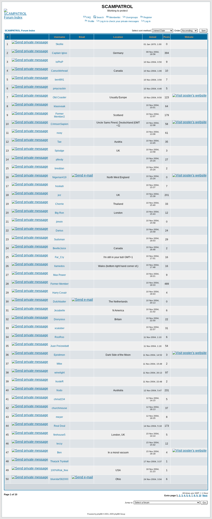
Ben (59, 452)
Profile (91, 21)
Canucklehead (59, 70)
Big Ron (59, 212)
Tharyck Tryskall (59, 461)
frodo (59, 390)
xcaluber (59, 328)
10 (200, 495)
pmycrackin (59, 88)
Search (100, 17)
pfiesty (59, 159)
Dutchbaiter (59, 301)
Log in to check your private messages (119, 21)
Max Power (59, 275)
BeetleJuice (59, 248)
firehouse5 (59, 434)
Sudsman (59, 239)
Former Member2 (59, 115)
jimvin (59, 221)
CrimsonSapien (59, 124)
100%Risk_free (59, 470)
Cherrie (59, 204)
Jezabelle (59, 310)
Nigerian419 (59, 177)
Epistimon (59, 354)
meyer (59, 417)
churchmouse (59, 408)
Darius (59, 230)
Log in (148, 21)
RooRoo (59, 337)
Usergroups (132, 17)
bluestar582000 (59, 479)
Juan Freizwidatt (59, 346)
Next (204, 495)
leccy (59, 443)
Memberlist (114, 17)
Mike (59, 363)
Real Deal (59, 425)
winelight (59, 372)
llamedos (59, 266)
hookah (59, 186)
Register (147, 17)
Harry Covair (59, 292)
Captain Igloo (59, 53)
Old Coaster (59, 97)
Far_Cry (59, 257)
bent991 (59, 79)
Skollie (59, 44)
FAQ (88, 17)
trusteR (59, 381)
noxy (59, 133)
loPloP (59, 61)
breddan (59, 168)
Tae (59, 141)
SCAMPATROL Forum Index (20, 30)
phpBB (99, 514)
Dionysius (59, 319)
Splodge (59, 150)
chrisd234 (59, 399)
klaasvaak (59, 106)
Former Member (60, 283)
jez (59, 195)
